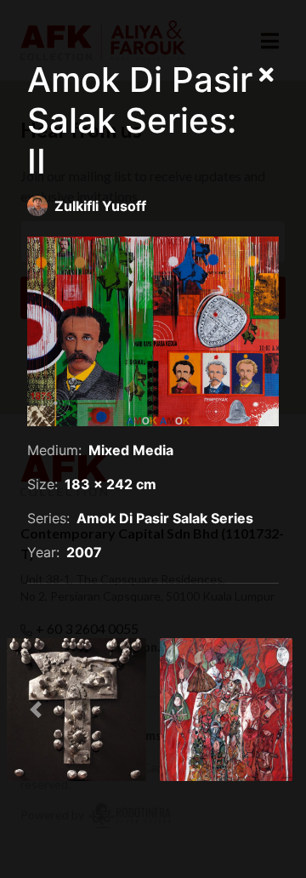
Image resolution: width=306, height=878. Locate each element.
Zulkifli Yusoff (100, 205)
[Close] (266, 76)
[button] (36, 709)
